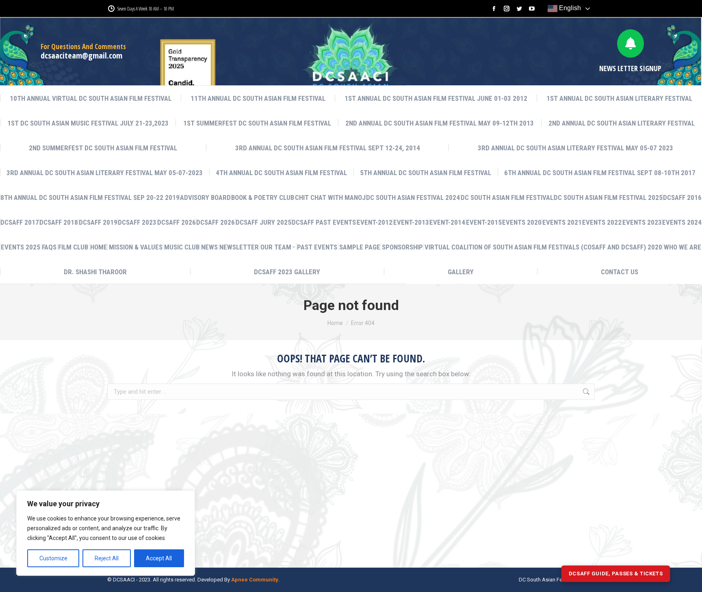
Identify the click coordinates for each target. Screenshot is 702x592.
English (569, 7)
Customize (53, 558)
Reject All (107, 558)
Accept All (159, 558)
